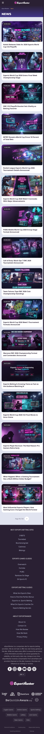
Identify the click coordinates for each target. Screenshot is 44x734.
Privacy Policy (22, 637)
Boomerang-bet (22, 543)
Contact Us (22, 626)
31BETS (22, 535)
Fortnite (22, 568)
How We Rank (22, 633)
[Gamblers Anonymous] (12, 694)
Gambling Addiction (15, 731)
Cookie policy (21, 727)
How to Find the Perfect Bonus (22, 597)
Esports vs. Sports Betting (22, 600)
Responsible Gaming (34, 727)
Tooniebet (22, 539)
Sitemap (32, 731)
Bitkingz (22, 550)
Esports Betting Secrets (22, 608)
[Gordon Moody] (36, 694)
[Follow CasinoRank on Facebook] (10, 669)
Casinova (22, 547)
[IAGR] (4, 694)
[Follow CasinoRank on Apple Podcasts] (34, 669)
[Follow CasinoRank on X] (19, 669)
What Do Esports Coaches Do (22, 604)
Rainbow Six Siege (22, 575)
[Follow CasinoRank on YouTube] (24, 669)
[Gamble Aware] (19, 699)
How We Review (22, 629)
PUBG (22, 572)
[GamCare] (23, 694)
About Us (22, 622)
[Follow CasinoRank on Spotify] (29, 669)
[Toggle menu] (3, 3)
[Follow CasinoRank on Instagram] (15, 669)
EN (21, 674)
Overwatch (22, 564)
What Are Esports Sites (22, 593)
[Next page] (27, 519)
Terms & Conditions (9, 727)
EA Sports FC (22, 579)
